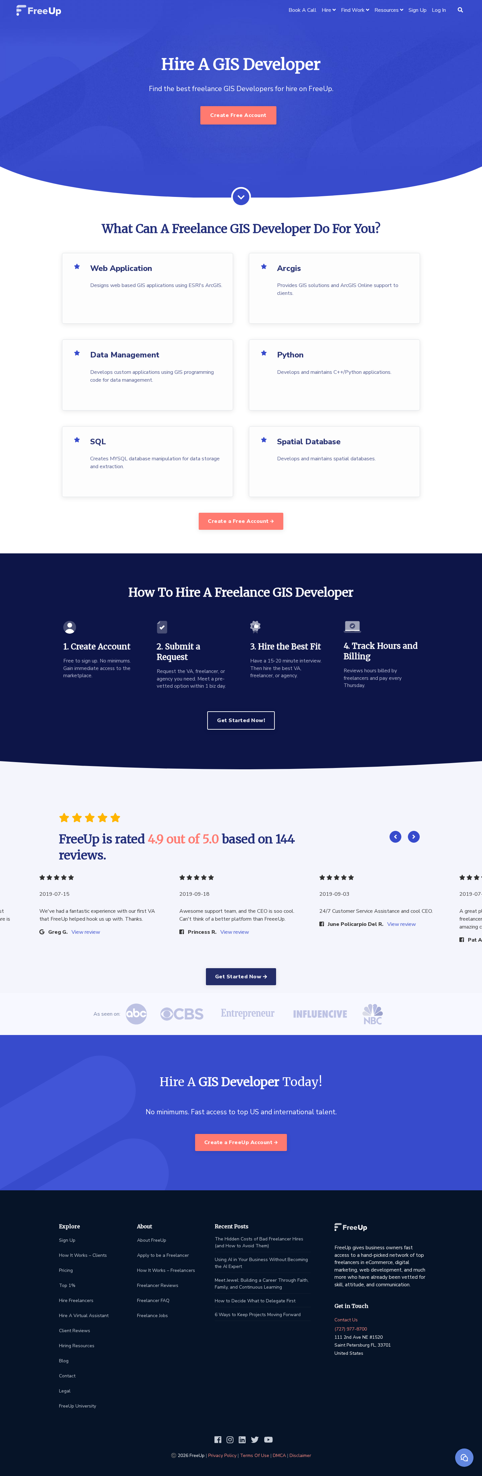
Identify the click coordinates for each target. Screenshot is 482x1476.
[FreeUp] (38, 10)
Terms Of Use (254, 1455)
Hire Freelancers (76, 1300)
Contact (67, 1376)
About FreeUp (151, 1240)
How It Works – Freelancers (166, 1270)
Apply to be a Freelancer (163, 1255)
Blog (64, 1361)
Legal (64, 1391)
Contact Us (346, 1320)
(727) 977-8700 (350, 1329)
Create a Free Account (239, 521)
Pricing (66, 1270)
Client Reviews (74, 1331)
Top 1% (67, 1285)
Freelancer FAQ (153, 1300)
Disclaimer (300, 1455)
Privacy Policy (222, 1455)
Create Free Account (238, 115)
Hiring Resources (76, 1346)
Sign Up (67, 1240)
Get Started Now (239, 976)
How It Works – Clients (83, 1255)
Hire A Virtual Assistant (84, 1316)
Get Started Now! (241, 720)
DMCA (279, 1455)
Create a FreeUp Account (239, 1142)
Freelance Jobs (152, 1316)
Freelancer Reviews (157, 1285)
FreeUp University (77, 1406)
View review (85, 932)
